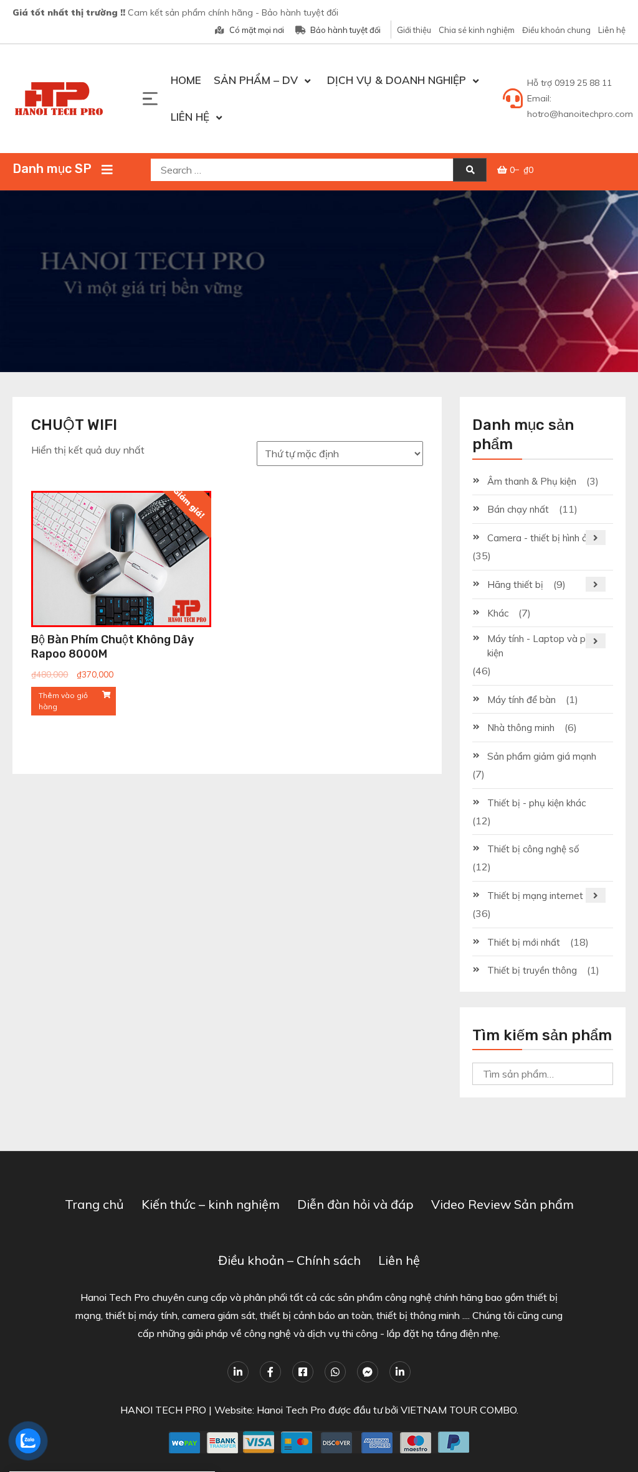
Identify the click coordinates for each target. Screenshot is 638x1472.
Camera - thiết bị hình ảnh (542, 538)
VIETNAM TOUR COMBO (459, 1410)
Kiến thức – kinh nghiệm (210, 1204)
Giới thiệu (414, 30)
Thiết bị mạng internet (535, 895)
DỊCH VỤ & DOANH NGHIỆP (396, 79)
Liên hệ (612, 30)
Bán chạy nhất (518, 509)
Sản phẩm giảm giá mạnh (541, 756)
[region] (319, 281)
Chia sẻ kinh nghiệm (477, 30)
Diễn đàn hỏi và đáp (355, 1204)
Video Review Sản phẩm (502, 1204)
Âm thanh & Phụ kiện (531, 481)
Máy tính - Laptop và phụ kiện (541, 646)
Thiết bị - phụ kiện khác (536, 803)
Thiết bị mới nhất (523, 942)
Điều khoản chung (556, 30)
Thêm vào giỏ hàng (63, 701)
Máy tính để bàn (521, 700)
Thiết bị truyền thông (532, 970)
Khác (497, 613)
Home (186, 79)
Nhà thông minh (521, 728)
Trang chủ (94, 1204)
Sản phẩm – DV (256, 79)
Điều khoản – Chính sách (289, 1260)
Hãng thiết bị (515, 584)
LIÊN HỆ (190, 116)
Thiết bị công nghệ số (533, 849)
